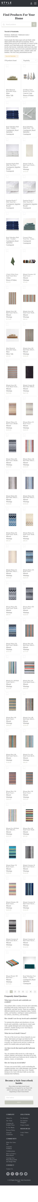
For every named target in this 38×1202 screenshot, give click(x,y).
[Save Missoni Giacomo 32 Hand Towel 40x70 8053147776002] (7, 919)
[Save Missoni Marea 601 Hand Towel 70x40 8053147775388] (7, 587)
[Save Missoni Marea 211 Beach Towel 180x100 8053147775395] (24, 402)
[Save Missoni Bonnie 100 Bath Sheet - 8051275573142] (7, 956)
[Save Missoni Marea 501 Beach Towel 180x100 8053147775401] (24, 550)
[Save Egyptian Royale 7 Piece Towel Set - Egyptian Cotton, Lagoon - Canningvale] (24, 180)
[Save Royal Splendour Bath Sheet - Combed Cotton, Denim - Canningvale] (7, 107)
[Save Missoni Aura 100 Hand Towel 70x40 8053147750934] (24, 291)
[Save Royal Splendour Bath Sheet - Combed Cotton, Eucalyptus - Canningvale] (7, 217)
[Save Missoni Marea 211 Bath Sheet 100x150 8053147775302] (7, 550)
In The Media (10, 1142)
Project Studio (25, 1139)
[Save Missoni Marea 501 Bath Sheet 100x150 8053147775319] (24, 476)
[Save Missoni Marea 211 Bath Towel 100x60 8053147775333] (7, 402)
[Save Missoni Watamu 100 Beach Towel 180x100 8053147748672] (7, 882)
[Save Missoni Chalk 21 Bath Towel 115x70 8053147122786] (24, 144)
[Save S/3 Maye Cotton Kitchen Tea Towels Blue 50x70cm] (24, 70)
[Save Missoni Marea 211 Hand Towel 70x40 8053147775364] (24, 513)
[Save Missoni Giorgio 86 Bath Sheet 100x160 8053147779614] (24, 365)
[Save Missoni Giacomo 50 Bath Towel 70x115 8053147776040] (24, 882)
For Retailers (24, 1133)
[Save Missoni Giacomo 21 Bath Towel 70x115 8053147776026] (24, 919)
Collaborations (11, 1166)
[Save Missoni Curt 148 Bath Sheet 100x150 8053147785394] (24, 697)
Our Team (9, 1135)
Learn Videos (24, 1147)
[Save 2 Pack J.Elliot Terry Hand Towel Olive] (7, 254)
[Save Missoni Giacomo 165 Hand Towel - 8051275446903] (24, 254)
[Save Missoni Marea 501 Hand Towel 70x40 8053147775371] (7, 513)
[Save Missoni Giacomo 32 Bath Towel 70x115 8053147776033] (24, 845)
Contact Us (10, 1185)
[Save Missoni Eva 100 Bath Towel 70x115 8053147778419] (7, 661)
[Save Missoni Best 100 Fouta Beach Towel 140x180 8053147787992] (24, 661)
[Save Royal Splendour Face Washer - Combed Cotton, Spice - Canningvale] (24, 956)
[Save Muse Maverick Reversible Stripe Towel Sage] (7, 70)
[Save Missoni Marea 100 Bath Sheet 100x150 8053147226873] (24, 439)
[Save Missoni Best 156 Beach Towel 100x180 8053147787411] (7, 771)
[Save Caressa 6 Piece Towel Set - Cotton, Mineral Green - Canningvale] (24, 217)
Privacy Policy (11, 1145)
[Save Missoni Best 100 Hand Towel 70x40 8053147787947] (24, 808)
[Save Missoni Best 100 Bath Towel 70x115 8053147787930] (7, 734)
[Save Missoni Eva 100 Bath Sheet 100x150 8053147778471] (7, 808)
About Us (9, 1133)
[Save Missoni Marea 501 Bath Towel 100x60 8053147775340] (7, 624)
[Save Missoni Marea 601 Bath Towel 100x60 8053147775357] (7, 439)
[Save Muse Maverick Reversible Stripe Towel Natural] (7, 328)
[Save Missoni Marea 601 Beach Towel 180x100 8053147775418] (24, 587)
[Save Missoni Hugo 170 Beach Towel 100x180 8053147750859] (7, 845)
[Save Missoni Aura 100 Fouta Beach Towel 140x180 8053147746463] (7, 365)
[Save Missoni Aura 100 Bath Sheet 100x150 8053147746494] (24, 328)
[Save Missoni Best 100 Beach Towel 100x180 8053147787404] (24, 771)
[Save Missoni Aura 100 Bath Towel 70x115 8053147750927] (7, 291)
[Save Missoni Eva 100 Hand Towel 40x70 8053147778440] (24, 734)
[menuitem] (31, 3)
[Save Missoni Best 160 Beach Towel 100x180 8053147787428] (7, 697)
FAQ (21, 1149)
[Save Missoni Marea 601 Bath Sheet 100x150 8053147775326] (7, 476)
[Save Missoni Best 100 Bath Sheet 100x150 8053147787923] (24, 624)
